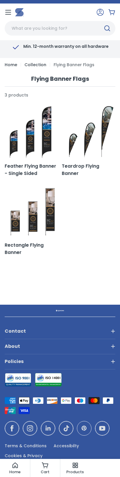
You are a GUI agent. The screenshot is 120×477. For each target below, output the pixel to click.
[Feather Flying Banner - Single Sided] (31, 132)
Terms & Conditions (26, 446)
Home (11, 65)
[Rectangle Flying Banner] (31, 211)
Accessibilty (66, 446)
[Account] (100, 12)
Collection (35, 65)
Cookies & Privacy (24, 456)
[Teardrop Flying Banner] (88, 132)
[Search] (107, 28)
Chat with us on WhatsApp (107, 464)
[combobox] (60, 28)
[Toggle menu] (8, 12)
